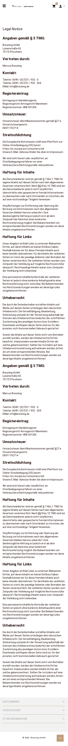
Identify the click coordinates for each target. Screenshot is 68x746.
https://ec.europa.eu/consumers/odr (23, 148)
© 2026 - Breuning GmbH (34, 738)
